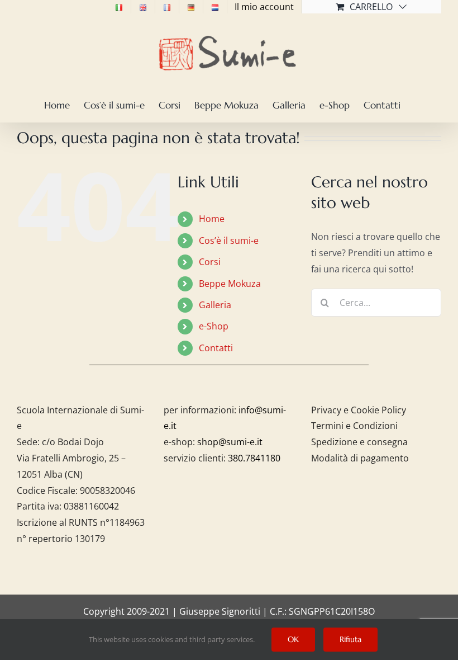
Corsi (210, 262)
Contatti (216, 348)
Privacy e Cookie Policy (358, 410)
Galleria (215, 305)
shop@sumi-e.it (230, 442)
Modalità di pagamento (360, 458)
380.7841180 (254, 458)
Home (212, 219)
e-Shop (213, 326)
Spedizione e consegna (359, 442)
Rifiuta (350, 639)
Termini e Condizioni (354, 425)
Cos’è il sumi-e (229, 240)
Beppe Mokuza (230, 283)
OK (293, 639)
